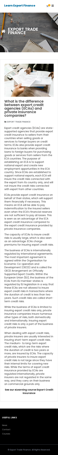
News (4, 425)
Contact (6, 429)
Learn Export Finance (19, 5)
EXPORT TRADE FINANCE (18, 121)
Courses (6, 433)
